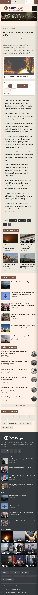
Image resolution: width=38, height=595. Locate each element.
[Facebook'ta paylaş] (11, 220)
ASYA (32, 416)
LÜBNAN (12, 28)
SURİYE (4, 423)
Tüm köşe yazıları (19, 405)
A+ (14, 86)
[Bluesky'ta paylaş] (20, 220)
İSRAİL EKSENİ (31, 576)
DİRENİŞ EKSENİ (13, 423)
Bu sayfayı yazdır (18, 39)
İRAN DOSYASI (7, 576)
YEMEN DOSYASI (19, 576)
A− (6, 86)
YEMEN (29, 423)
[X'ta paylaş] (24, 220)
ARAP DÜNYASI (24, 416)
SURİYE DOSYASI (7, 579)
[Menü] (34, 8)
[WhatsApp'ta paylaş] (15, 220)
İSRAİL (16, 416)
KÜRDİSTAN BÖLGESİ (14, 420)
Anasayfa (5, 28)
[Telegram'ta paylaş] (5, 224)
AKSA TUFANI (15, 572)
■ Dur (6, 90)
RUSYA (4, 420)
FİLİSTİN (4, 416)
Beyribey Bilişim (16, 589)
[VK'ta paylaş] (29, 220)
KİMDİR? (24, 420)
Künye (18, 592)
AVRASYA (22, 423)
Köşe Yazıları (11, 592)
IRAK (10, 416)
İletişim (24, 592)
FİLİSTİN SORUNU (6, 427)
